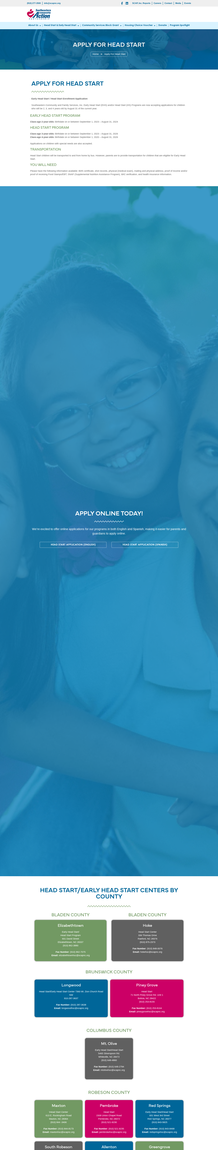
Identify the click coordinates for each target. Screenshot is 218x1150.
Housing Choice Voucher (139, 25)
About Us (33, 25)
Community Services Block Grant (100, 25)
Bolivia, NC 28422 (147, 998)
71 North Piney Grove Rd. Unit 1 (147, 995)
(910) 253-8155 (147, 1001)
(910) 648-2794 (116, 1066)
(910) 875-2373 (147, 942)
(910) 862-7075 (78, 952)
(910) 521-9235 (116, 1128)
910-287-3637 (71, 998)
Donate (162, 25)
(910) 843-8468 (166, 1128)
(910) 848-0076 (154, 948)
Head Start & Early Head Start (60, 25)
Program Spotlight (180, 25)
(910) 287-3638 (78, 1005)
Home (96, 54)
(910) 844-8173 (66, 1128)
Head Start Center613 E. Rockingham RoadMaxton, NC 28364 (59, 1115)
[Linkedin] (126, 3)
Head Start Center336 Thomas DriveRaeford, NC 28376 (147, 935)
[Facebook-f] (121, 3)
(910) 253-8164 (154, 1008)
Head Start (146, 991)
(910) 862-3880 (70, 945)
